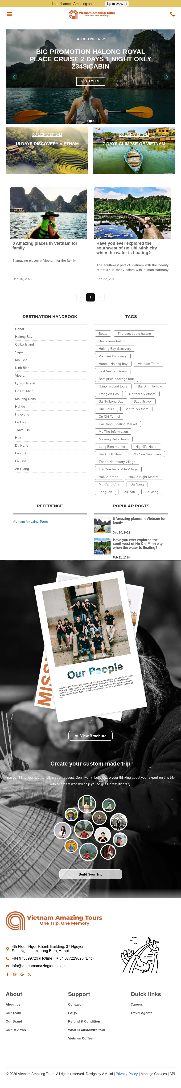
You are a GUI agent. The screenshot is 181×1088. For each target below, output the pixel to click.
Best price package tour (116, 379)
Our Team (13, 1013)
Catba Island (24, 344)
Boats (103, 333)
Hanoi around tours (113, 386)
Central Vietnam (136, 409)
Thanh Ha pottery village (117, 462)
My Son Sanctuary (147, 454)
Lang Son (22, 453)
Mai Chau (22, 360)
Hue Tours (106, 409)
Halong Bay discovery (115, 348)
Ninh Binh (22, 368)
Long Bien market (112, 446)
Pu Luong (22, 422)
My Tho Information (113, 431)
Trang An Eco (109, 394)
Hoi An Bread (108, 477)
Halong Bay (23, 336)
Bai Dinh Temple (150, 386)
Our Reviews (16, 1030)
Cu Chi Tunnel (109, 416)
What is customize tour (86, 1030)
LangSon (105, 492)
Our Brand (14, 1021)
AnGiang (151, 492)
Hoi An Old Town (111, 454)
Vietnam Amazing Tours (30, 521)
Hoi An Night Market (143, 477)
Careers (137, 1004)
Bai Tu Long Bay (111, 401)
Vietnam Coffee (80, 1038)
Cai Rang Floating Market (118, 424)
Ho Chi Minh (24, 391)
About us (13, 1004)
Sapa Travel (143, 401)
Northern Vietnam (142, 394)
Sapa (19, 352)
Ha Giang (22, 414)
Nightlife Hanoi (146, 446)
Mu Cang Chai (109, 484)
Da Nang (21, 445)
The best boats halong (134, 333)
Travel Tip (22, 430)
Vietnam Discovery (113, 356)
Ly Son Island (25, 383)
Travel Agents (141, 1013)
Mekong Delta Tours (114, 439)
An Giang (22, 469)
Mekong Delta (25, 399)
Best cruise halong (112, 341)
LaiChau (129, 492)
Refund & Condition (84, 1021)
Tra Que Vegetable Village (118, 469)
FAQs (72, 1013)
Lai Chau (22, 461)
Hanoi (19, 329)
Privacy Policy (127, 1074)
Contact (74, 1004)
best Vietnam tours (113, 371)
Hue (18, 438)
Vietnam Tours (148, 364)
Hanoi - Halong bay (113, 364)
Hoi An (20, 406)
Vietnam (21, 375)
